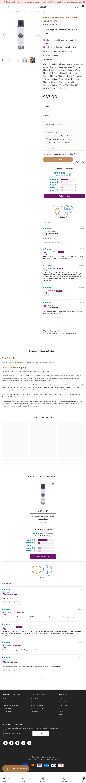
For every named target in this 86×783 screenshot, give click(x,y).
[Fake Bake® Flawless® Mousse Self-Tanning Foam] (43, 494)
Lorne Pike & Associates (49, 759)
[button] (4, 35)
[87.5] (57, 209)
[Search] (9, 6)
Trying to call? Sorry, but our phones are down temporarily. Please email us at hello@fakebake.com (43, 2)
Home (3, 12)
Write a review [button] (64, 196)
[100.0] (68, 209)
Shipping (33, 351)
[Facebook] (5, 743)
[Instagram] (11, 743)
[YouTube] (23, 743)
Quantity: (46, 106)
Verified (62, 217)
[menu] (3, 6)
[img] (47, 229)
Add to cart (58, 159)
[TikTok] (17, 743)
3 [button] (44, 678)
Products (10, 12)
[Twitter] (29, 743)
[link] (77, 161)
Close (84, 2)
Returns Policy (47, 351)
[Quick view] (53, 489)
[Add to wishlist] (53, 484)
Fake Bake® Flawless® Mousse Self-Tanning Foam (43, 518)
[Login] (76, 7)
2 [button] (61, 325)
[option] (43, 2)
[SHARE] (82, 161)
